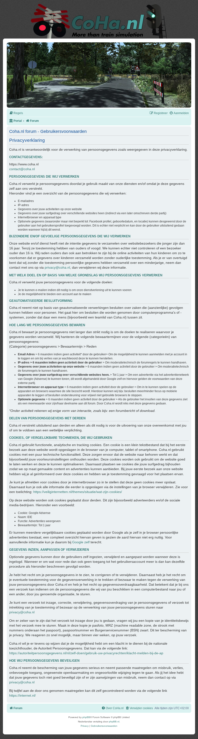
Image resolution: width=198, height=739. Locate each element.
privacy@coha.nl (57, 267)
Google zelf (81, 542)
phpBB (86, 717)
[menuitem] (16, 113)
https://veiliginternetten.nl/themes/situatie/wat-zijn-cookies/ (77, 492)
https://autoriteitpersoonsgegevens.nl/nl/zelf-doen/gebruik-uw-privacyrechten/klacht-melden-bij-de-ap (86, 653)
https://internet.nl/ (22, 695)
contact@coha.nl (22, 169)
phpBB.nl (114, 721)
